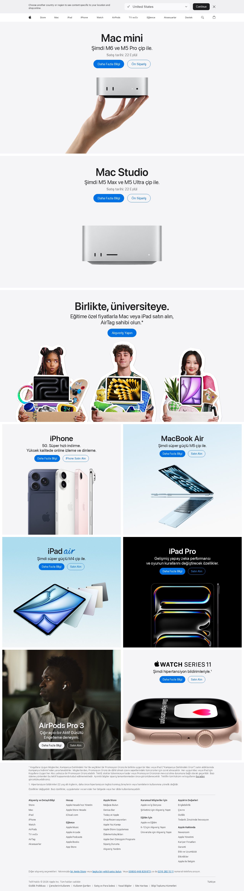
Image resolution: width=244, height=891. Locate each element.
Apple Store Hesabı (76, 810)
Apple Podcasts (74, 837)
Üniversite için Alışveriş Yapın (156, 832)
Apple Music (72, 827)
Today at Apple (111, 815)
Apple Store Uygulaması (115, 829)
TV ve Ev (33, 834)
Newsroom (183, 832)
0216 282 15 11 (165, 871)
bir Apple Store (78, 871)
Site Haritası (141, 886)
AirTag (32, 839)
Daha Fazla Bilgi (109, 64)
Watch (32, 824)
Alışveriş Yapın (122, 333)
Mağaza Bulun (110, 805)
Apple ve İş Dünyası (151, 805)
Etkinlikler (183, 856)
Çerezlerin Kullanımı (59, 886)
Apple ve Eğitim (149, 822)
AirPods (33, 829)
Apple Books (72, 842)
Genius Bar (109, 810)
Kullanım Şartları (82, 886)
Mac (31, 810)
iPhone (32, 819)
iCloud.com (72, 815)
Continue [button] (201, 6)
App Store (71, 847)
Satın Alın (196, 453)
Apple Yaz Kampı (112, 824)
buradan (200, 776)
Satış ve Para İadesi (104, 886)
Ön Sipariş (139, 64)
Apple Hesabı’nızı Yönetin (79, 805)
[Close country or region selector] (214, 6)
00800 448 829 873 (139, 871)
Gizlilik (181, 815)
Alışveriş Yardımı (112, 849)
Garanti (182, 847)
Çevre (181, 810)
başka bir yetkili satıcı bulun (106, 871)
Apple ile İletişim (186, 861)
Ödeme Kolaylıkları (113, 834)
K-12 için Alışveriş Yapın (153, 827)
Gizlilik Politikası (37, 886)
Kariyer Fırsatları (187, 842)
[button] (157, 7)
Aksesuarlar (35, 844)
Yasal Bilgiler (125, 886)
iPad (31, 815)
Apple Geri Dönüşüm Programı (119, 839)
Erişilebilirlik (184, 805)
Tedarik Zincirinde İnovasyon (193, 819)
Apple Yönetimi (185, 837)
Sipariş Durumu (111, 844)
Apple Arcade (73, 832)
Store (31, 805)
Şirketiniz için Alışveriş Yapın (156, 810)
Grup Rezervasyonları (114, 819)
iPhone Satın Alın (76, 458)
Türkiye (211, 882)
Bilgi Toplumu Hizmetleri (164, 886)
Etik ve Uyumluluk (187, 851)
